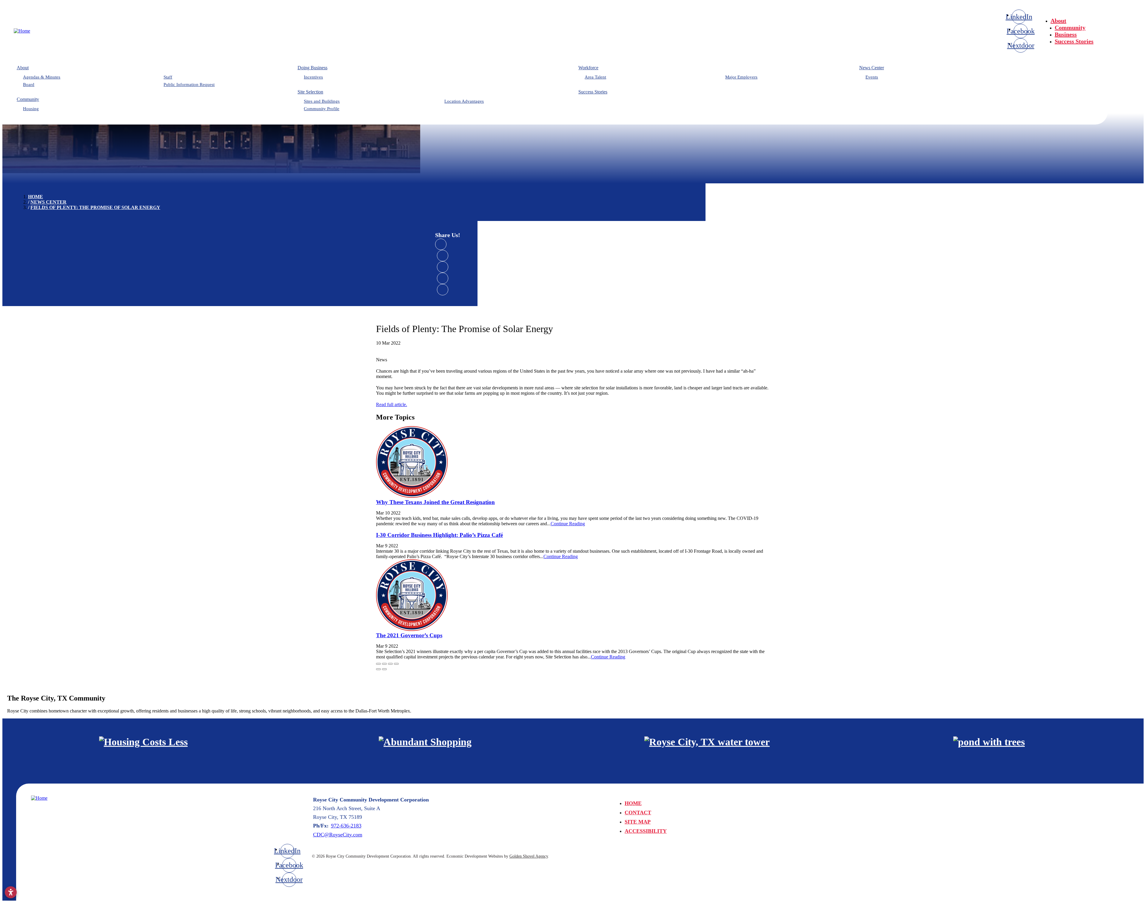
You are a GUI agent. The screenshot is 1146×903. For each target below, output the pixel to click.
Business (1066, 34)
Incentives (313, 77)
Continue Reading (568, 523)
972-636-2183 (346, 826)
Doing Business (312, 67)
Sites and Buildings (322, 101)
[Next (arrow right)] (384, 669)
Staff (168, 77)
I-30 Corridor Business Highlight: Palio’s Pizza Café (439, 535)
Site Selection (310, 91)
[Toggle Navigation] (1125, 18)
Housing (31, 108)
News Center (871, 67)
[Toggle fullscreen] (390, 664)
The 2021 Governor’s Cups (409, 635)
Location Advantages (464, 101)
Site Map (638, 822)
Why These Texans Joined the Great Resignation (435, 502)
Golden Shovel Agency (528, 856)
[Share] (384, 664)
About (1058, 20)
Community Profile (321, 108)
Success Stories (1074, 41)
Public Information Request (189, 84)
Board (28, 84)
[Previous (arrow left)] (378, 669)
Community (1070, 27)
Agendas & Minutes (41, 77)
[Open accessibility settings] (11, 892)
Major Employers (741, 77)
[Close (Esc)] (378, 664)
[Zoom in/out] (396, 664)
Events (871, 77)
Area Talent (595, 77)
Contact (638, 813)
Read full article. (391, 404)
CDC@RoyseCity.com (337, 835)
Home (633, 803)
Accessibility (646, 831)
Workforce (588, 67)
